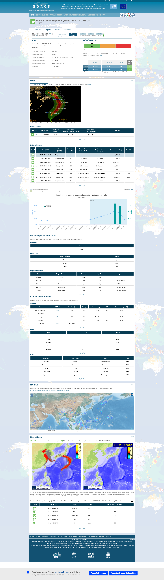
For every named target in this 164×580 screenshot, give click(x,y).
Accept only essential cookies (123, 573)
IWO (57, 310)
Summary (37, 30)
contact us (116, 1)
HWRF (91, 34)
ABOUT (102, 15)
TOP (132, 80)
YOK (57, 323)
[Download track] (133, 189)
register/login (125, 1)
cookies (132, 539)
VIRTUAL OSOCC (56, 15)
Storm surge (108, 62)
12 (36, 135)
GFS (83, 34)
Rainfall (121, 62)
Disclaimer (75, 539)
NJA (57, 317)
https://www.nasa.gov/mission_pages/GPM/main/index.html (49, 390)
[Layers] (132, 394)
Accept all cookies (98, 573)
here (101, 55)
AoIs (53, 235)
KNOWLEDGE (93, 15)
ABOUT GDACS (105, 536)
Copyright (83, 539)
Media (57, 30)
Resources (68, 30)
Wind (95, 62)
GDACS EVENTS (42, 15)
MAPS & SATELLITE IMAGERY (75, 15)
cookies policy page (62, 572)
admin (132, 1)
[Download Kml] (129, 189)
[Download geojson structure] (131, 189)
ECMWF (99, 34)
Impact (48, 30)
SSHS (89, 84)
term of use (108, 1)
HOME (32, 15)
